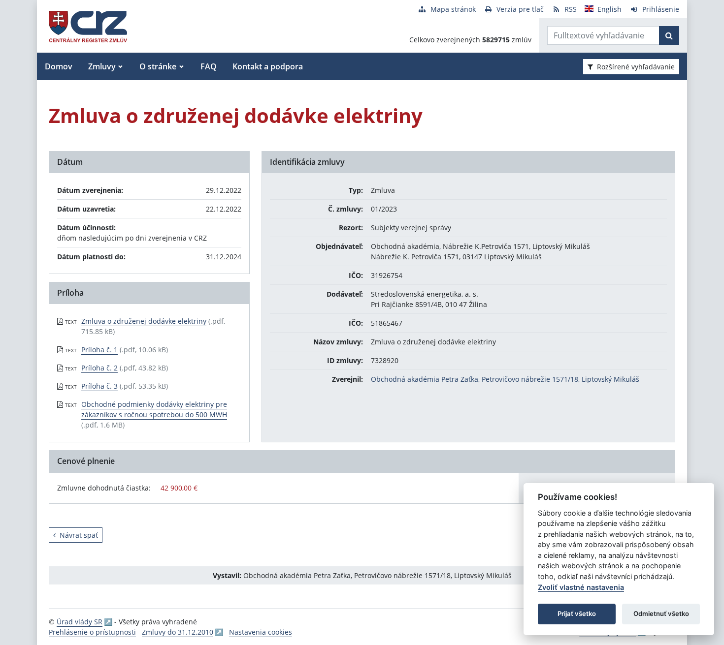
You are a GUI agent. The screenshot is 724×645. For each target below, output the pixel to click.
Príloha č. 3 (99, 386)
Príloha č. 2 (99, 367)
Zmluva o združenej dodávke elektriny (143, 321)
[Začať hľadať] (669, 35)
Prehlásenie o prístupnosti (92, 632)
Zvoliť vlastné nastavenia (581, 587)
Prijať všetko (577, 613)
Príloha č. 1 (99, 349)
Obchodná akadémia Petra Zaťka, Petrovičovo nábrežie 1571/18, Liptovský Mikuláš (505, 379)
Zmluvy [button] (102, 66)
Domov (58, 66)
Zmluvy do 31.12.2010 (177, 632)
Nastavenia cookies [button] (260, 632)
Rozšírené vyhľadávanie (636, 66)
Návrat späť (79, 535)
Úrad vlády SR (79, 621)
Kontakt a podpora (267, 66)
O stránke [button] (157, 66)
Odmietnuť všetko (661, 613)
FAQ (208, 66)
